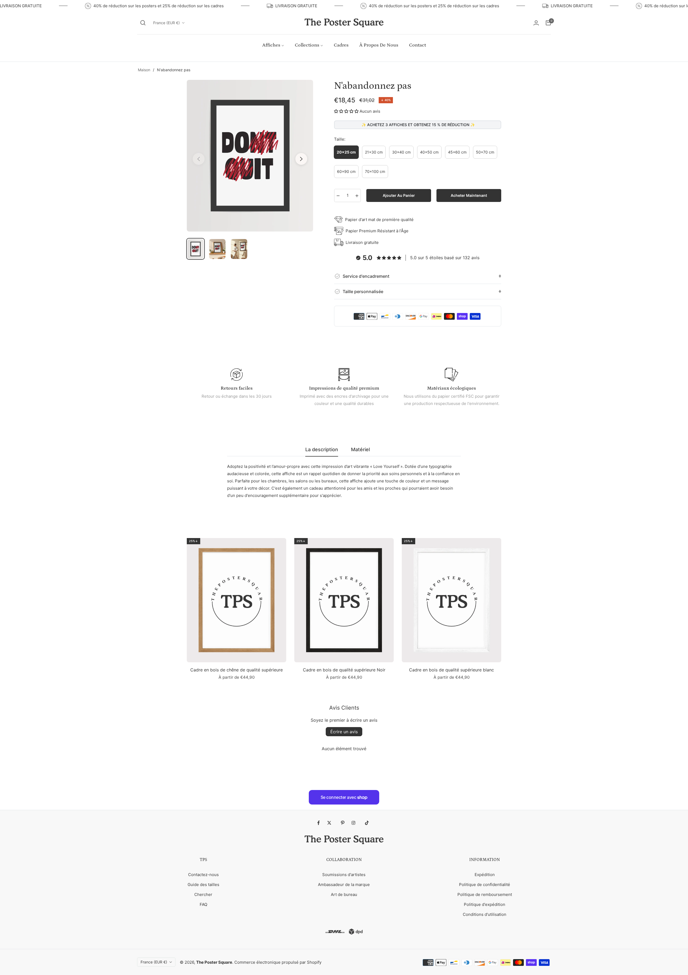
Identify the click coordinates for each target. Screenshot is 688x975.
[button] (143, 23)
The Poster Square (214, 962)
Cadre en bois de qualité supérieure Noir (344, 669)
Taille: (339, 139)
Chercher (203, 894)
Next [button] (301, 159)
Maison (144, 69)
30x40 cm (401, 152)
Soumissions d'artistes (344, 874)
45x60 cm (457, 152)
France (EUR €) (166, 22)
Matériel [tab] (360, 449)
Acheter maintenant (469, 195)
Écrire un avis (344, 731)
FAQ (203, 904)
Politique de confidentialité (484, 884)
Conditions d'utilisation (484, 914)
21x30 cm (374, 152)
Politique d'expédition (484, 904)
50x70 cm (485, 152)
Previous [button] (199, 159)
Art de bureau (344, 894)
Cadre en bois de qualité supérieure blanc (451, 669)
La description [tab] (321, 449)
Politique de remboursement (484, 894)
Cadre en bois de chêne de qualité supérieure (236, 669)
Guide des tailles (203, 884)
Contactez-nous (203, 874)
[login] (536, 23)
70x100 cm (375, 171)
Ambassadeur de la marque (344, 884)
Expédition (485, 874)
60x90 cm (346, 171)
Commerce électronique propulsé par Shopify (277, 962)
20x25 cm (346, 152)
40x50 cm (429, 152)
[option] (250, 156)
